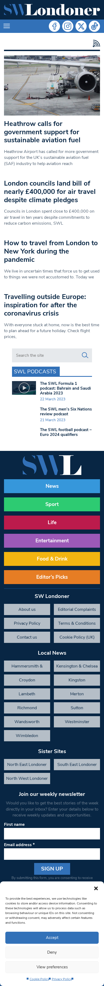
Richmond (27, 708)
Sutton (77, 708)
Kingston (77, 680)
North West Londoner (27, 778)
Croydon (27, 680)
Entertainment (52, 540)
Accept (52, 937)
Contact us (27, 637)
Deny (52, 952)
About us (27, 609)
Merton (77, 694)
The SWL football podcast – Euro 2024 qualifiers (66, 432)
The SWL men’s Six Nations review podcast (66, 411)
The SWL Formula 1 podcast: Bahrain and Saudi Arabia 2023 (65, 388)
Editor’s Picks (52, 577)
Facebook (54, 26)
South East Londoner (77, 765)
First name (14, 824)
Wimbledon (27, 736)
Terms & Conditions (77, 623)
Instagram (67, 26)
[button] (96, 888)
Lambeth (27, 694)
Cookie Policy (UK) (77, 637)
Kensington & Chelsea (77, 666)
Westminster (77, 722)
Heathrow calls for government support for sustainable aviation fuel (42, 132)
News (52, 486)
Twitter (81, 26)
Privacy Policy (62, 979)
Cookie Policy (39, 979)
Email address (19, 845)
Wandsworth (26, 722)
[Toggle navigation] (6, 26)
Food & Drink (52, 558)
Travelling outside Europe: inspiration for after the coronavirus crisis (45, 305)
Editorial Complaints (77, 609)
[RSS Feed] (95, 43)
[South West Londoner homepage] (52, 10)
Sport (52, 504)
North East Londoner (27, 765)
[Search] (85, 355)
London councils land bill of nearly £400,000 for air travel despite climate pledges (50, 191)
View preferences (52, 967)
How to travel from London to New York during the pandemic (51, 251)
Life (52, 522)
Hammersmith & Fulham (27, 667)
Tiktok (94, 26)
